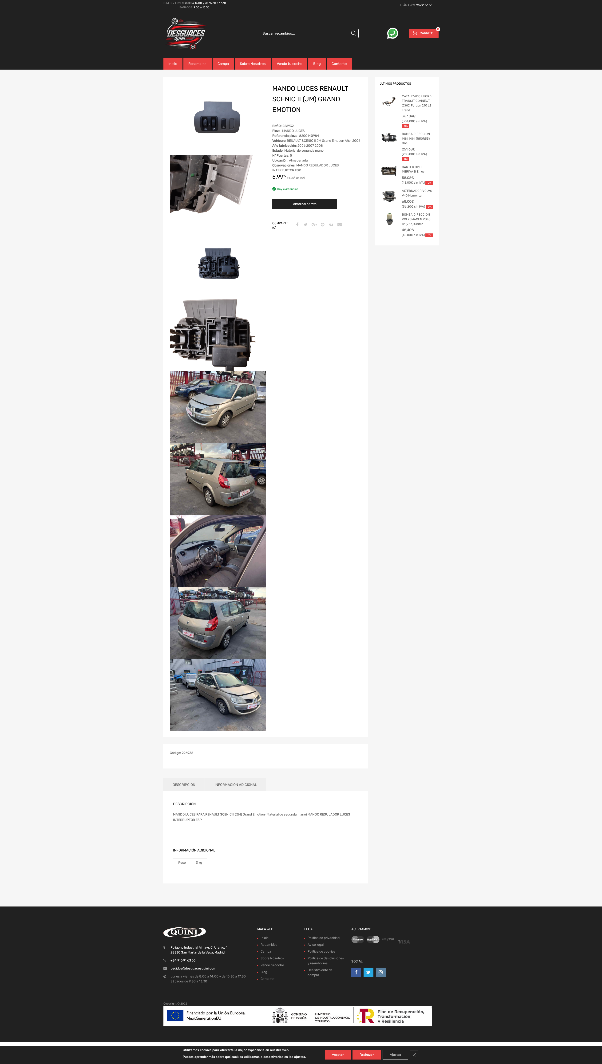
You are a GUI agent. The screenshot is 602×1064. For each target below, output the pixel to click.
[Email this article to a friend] (339, 225)
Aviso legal (316, 945)
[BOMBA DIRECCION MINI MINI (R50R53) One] (389, 139)
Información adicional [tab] (236, 785)
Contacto (339, 64)
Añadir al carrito (305, 204)
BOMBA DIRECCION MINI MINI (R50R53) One (416, 138)
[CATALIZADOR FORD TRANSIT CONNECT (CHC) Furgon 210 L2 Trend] (389, 101)
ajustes (299, 1057)
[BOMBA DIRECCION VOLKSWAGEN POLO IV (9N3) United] (389, 219)
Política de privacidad (324, 938)
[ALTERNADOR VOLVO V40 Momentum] (389, 198)
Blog (317, 64)
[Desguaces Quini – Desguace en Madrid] (183, 34)
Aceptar (338, 1054)
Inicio (172, 64)
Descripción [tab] (184, 785)
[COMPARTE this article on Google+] (313, 225)
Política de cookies (321, 952)
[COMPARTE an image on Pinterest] (322, 225)
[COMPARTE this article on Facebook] (296, 225)
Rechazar (367, 1054)
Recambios (197, 64)
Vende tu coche (289, 64)
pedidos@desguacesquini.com (193, 968)
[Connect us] (356, 972)
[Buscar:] (309, 33)
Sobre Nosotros (253, 64)
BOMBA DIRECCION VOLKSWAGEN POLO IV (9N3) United (416, 219)
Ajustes (395, 1054)
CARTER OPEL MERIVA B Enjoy (413, 169)
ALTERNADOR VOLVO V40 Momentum (417, 193)
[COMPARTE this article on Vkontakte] (330, 225)
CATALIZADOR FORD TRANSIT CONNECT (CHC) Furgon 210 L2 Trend (417, 103)
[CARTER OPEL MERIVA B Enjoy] (389, 172)
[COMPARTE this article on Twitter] (305, 225)
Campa (223, 64)
